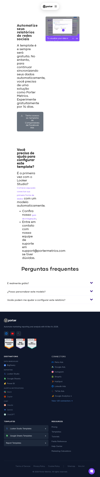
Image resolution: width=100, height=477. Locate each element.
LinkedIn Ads (60, 386)
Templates (56, 432)
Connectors (59, 357)
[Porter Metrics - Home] (48, 6)
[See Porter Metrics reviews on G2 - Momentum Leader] (9, 344)
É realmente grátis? (18, 283)
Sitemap (71, 466)
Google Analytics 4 (63, 396)
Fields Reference (59, 441)
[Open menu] (55, 6)
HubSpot (59, 382)
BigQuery (11, 365)
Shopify (58, 377)
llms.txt (81, 466)
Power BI (11, 383)
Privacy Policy (39, 466)
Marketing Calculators (61, 451)
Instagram (59, 372)
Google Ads (60, 367)
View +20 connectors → (62, 401)
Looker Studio (13, 374)
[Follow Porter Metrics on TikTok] (18, 333)
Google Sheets (14, 379)
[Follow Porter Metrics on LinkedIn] (6, 333)
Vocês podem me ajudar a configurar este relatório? (36, 300)
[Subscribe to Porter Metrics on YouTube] (12, 333)
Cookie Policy (54, 466)
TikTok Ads (59, 391)
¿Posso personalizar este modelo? (26, 292)
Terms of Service (22, 466)
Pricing (54, 427)
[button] (50, 283)
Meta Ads (59, 362)
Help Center (57, 446)
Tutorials (55, 437)
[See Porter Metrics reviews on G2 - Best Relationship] (32, 344)
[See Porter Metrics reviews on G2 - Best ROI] (20, 344)
